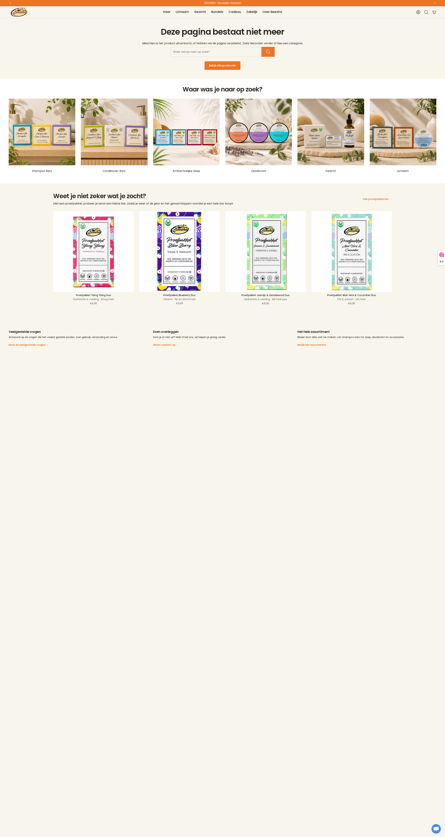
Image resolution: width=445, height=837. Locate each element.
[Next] (434, 3)
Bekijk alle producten (222, 65)
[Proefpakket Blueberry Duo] (179, 251)
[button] (166, 12)
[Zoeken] (268, 52)
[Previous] (10, 3)
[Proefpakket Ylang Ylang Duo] (93, 251)
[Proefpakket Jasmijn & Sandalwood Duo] (265, 251)
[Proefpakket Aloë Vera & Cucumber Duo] (351, 251)
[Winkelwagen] (434, 12)
